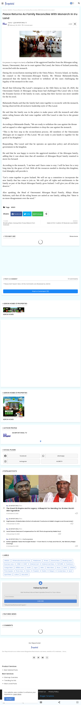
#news (46, 560)
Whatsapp (38, 214)
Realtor (44, 571)
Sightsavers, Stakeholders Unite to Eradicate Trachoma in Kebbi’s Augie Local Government (39, 521)
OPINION (72, 567)
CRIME (19, 564)
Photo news (19, 571)
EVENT (25, 564)
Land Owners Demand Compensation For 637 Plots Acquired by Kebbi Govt (33, 531)
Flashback (69, 564)
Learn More (17, 694)
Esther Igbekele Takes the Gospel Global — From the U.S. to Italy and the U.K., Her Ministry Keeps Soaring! (40, 543)
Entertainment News (48, 564)
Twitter (28, 214)
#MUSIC (7, 560)
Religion (52, 571)
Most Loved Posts (10, 684)
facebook (23, 456)
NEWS (10, 10)
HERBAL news (20, 567)
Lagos (36, 567)
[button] (79, 3)
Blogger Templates (47, 696)
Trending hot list (10, 680)
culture (16, 574)
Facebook (17, 214)
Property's (36, 571)
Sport (70, 571)
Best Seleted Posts (11, 670)
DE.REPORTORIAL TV (19, 433)
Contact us (41, 692)
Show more (74, 236)
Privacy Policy (54, 692)
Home (5, 10)
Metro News (50, 567)
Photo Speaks (8, 571)
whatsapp (60, 456)
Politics (28, 571)
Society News (61, 571)
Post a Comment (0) (40, 291)
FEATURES (60, 564)
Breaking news (67, 560)
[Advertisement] (18, 261)
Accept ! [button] (9, 699)
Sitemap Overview (11, 677)
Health (29, 567)
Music (59, 567)
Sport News (7, 574)
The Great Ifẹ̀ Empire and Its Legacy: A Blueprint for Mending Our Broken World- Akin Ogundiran (40, 509)
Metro (42, 567)
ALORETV (59, 461)
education (25, 574)
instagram (23, 461)
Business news (9, 564)
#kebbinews (37, 560)
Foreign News (8, 567)
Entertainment (34, 564)
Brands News (55, 560)
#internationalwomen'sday (21, 560)
